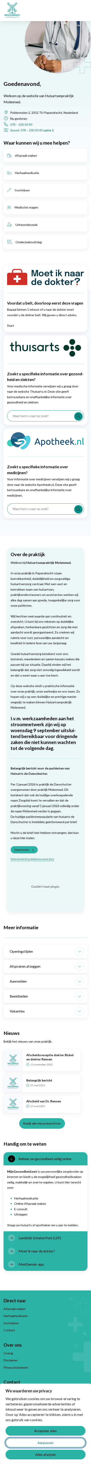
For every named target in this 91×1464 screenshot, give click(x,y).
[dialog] (45, 1424)
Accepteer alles (45, 1431)
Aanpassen (45, 1443)
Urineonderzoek (26, 225)
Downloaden (21, 849)
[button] (45, 951)
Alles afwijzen (45, 1455)
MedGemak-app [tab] (31, 1264)
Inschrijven (22, 190)
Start (10, 325)
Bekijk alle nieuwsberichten (42, 1123)
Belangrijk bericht (39, 1080)
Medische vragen (26, 207)
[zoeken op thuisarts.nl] (78, 416)
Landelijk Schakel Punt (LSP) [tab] (40, 1238)
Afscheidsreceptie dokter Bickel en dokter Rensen (50, 1057)
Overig (8, 1353)
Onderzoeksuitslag (28, 242)
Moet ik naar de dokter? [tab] (37, 1251)
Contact (9, 1330)
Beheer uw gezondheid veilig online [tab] (45, 1159)
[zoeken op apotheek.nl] (78, 509)
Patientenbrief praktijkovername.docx (32, 859)
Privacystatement (16, 1367)
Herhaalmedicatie (27, 173)
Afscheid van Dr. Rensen (43, 1101)
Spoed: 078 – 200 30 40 (32, 130)
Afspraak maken (26, 155)
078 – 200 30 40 (21, 124)
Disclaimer (11, 1360)
